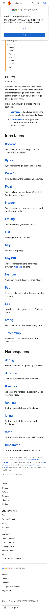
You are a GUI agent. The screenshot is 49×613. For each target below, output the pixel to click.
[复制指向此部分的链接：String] (15, 320)
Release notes (7, 550)
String (9, 320)
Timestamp (13, 333)
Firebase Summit (8, 519)
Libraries (5, 500)
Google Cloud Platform (11, 587)
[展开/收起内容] (16, 40)
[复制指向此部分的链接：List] (12, 232)
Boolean (10, 144)
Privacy (12, 601)
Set (7, 304)
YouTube (5, 527)
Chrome (5, 579)
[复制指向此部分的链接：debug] (16, 360)
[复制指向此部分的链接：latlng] (15, 415)
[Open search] (33, 3)
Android (5, 574)
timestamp (12, 445)
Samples (5, 496)
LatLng (10, 219)
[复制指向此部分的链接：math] (14, 432)
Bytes (9, 160)
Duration (11, 173)
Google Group (8, 546)
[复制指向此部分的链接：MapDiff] (18, 258)
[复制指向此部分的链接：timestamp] (22, 445)
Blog (4, 515)
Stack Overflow (8, 542)
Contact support (8, 538)
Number (10, 274)
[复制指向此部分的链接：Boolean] (18, 144)
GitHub (5, 504)
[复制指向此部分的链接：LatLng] (17, 219)
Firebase (5, 583)
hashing (10, 402)
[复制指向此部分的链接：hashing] (18, 402)
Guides (5, 488)
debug (9, 360)
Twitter (4, 523)
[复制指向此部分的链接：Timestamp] (23, 333)
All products (7, 591)
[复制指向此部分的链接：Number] (18, 274)
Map (8, 245)
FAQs (4, 554)
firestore (11, 386)
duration (11, 373)
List (7, 232)
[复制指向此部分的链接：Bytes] (15, 160)
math (8, 432)
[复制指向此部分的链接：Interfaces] (26, 136)
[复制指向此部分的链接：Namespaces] (31, 352)
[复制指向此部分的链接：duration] (19, 373)
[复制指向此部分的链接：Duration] (19, 173)
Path (8, 288)
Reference (6, 492)
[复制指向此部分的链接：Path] (13, 287)
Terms (4, 601)
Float (8, 186)
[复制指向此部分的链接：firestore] (19, 386)
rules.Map (18, 267)
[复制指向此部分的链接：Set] (12, 304)
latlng (9, 416)
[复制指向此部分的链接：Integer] (17, 203)
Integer (10, 203)
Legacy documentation (11, 558)
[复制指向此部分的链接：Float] (14, 186)
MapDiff (10, 258)
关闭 (24, 28)
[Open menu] (4, 3)
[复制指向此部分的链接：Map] (13, 245)
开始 (24, 35)
